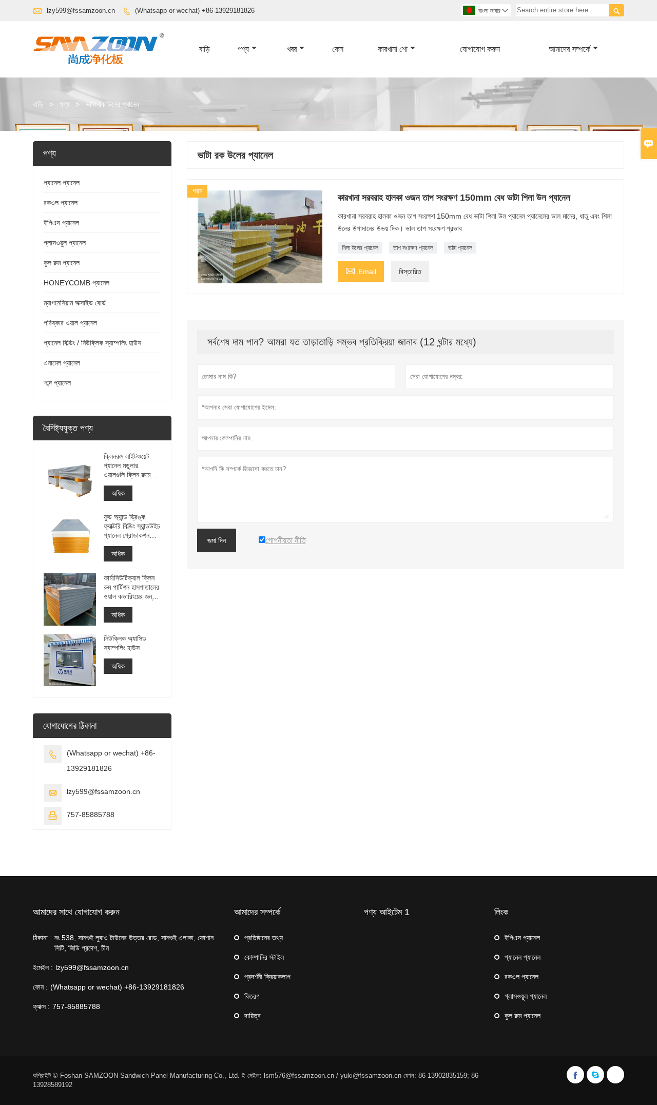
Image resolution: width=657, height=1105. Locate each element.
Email (360, 270)
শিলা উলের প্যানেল (360, 247)
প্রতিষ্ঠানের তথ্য (263, 938)
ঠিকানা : (42, 938)
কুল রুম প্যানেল (62, 263)
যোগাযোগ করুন (480, 49)
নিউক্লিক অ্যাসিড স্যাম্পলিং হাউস (125, 643)
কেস (337, 49)
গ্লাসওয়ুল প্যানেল (65, 243)
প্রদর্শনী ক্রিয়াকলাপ (267, 977)
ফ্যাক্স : (41, 1006)
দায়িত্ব (252, 1016)
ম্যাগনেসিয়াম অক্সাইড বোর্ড (75, 303)
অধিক (118, 493)
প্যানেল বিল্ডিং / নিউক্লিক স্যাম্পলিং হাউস (92, 343)
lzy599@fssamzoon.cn (81, 10)
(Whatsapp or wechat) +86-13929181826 (195, 10)
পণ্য (243, 49)
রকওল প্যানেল (61, 203)
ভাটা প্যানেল (460, 247)
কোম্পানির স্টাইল (264, 957)
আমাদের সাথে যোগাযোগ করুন (76, 912)
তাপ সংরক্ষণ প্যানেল (413, 247)
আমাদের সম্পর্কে (569, 49)
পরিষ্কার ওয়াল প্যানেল (70, 323)
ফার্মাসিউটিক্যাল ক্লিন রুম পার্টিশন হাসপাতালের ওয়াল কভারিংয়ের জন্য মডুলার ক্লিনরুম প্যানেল (132, 586)
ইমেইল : (43, 967)
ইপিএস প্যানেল (61, 223)
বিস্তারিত (410, 271)
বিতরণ (251, 996)
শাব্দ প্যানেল (57, 383)
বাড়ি (204, 49)
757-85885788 (90, 814)
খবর (292, 49)
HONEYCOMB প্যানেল (76, 283)
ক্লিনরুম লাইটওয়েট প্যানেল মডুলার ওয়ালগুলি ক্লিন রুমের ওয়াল (128, 465)
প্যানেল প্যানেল (62, 183)
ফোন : (40, 987)
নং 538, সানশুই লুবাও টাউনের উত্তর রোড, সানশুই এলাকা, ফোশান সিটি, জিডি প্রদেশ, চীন (134, 943)
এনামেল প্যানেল (62, 363)
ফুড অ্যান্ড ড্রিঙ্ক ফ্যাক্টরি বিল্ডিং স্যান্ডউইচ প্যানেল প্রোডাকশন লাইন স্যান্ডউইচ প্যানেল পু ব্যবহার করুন (132, 526)
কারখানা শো (393, 49)
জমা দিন (216, 540)
